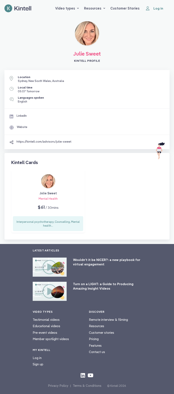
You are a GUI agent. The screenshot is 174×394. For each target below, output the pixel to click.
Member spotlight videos (51, 339)
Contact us (97, 352)
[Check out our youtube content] (90, 375)
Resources (92, 8)
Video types (65, 8)
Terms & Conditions (87, 386)
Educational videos (46, 326)
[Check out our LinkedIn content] (83, 375)
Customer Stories (125, 8)
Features (95, 346)
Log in (37, 358)
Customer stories (101, 333)
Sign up (38, 364)
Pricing (94, 339)
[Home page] (17, 8)
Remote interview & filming (108, 320)
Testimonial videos (46, 320)
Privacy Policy (58, 386)
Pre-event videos (45, 333)
